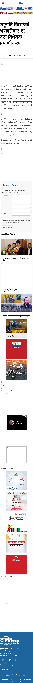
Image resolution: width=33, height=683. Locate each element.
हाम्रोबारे (8, 675)
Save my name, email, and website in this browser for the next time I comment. (16, 221)
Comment (7, 196)
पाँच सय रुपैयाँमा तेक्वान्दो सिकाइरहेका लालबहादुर (16, 316)
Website (6, 214)
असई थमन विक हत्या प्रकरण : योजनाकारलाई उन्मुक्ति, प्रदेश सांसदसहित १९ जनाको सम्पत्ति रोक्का (16, 290)
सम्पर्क (24, 675)
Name (6, 206)
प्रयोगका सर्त (14, 675)
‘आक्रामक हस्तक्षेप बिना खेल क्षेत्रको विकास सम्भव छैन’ (16, 259)
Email (5, 210)
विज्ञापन (19, 675)
